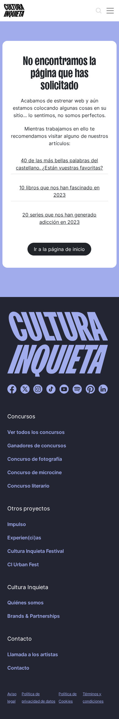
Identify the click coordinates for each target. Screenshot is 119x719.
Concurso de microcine (34, 472)
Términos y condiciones (93, 697)
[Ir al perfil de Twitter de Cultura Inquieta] (25, 389)
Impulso (16, 524)
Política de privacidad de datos (38, 697)
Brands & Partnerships (33, 616)
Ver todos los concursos (36, 432)
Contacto (18, 668)
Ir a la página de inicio (59, 249)
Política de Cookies (68, 697)
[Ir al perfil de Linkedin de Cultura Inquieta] (103, 389)
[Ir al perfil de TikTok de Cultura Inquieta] (51, 389)
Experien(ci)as (24, 538)
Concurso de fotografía (34, 459)
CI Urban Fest (23, 564)
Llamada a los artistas (32, 654)
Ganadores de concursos (36, 445)
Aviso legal (11, 697)
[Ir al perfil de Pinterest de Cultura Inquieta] (90, 389)
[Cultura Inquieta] (13, 10)
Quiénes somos (25, 602)
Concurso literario (28, 486)
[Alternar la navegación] (110, 11)
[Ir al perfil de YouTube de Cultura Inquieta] (64, 389)
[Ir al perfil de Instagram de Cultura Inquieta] (37, 389)
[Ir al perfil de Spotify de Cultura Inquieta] (77, 389)
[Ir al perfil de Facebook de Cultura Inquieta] (11, 389)
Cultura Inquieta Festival (35, 551)
